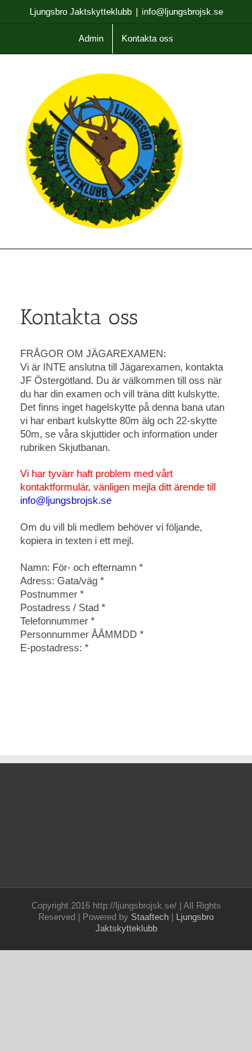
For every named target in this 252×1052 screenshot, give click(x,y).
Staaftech (150, 917)
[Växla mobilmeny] (226, 75)
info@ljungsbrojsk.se (182, 12)
